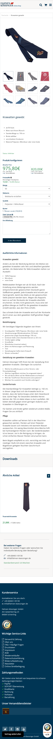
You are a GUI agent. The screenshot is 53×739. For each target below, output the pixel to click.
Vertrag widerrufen (13, 734)
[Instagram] (17, 729)
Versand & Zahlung (13, 639)
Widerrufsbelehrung (14, 661)
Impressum (10, 650)
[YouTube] (23, 729)
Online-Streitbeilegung (15, 666)
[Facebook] (11, 729)
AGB (7, 652)
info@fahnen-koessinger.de (16, 603)
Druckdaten (10, 647)
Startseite (4, 15)
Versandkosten (10, 173)
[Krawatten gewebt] (26, 45)
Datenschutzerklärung (14, 658)
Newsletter (9, 663)
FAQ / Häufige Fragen (14, 644)
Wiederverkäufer (12, 655)
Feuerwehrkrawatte (10, 516)
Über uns (9, 642)
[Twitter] (5, 729)
